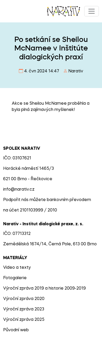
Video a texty (17, 268)
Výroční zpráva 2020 (23, 299)
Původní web (16, 330)
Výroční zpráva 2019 (23, 288)
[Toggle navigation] (91, 11)
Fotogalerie (15, 278)
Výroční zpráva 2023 (23, 309)
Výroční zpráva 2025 (23, 320)
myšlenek (64, 110)
